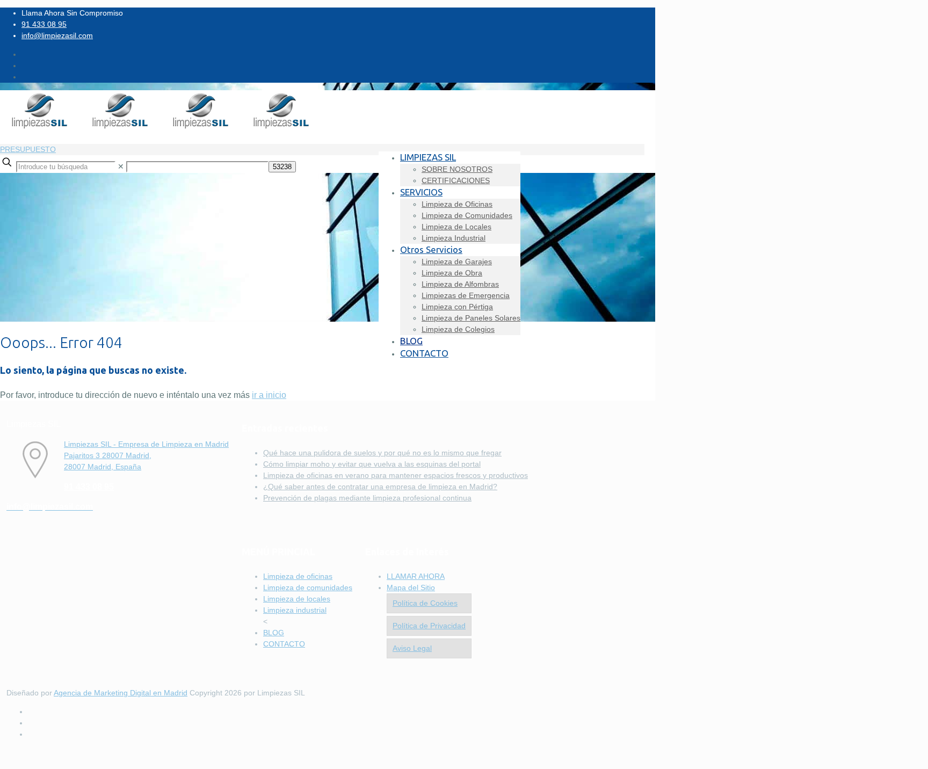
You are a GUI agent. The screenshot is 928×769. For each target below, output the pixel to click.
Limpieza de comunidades (307, 587)
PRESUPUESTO (28, 149)
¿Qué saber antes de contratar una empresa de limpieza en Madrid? (380, 486)
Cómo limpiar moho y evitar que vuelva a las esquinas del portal (372, 464)
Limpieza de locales (296, 598)
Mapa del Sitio (411, 587)
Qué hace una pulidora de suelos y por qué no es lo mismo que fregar (382, 452)
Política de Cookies (425, 603)
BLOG (273, 632)
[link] (121, 166)
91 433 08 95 (44, 24)
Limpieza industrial (295, 610)
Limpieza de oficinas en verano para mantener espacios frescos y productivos (395, 475)
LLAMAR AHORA (416, 576)
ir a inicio (269, 395)
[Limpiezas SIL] (161, 127)
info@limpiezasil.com (57, 35)
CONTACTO (284, 644)
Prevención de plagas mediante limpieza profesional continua (367, 498)
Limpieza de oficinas (297, 576)
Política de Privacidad (429, 625)
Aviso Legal (412, 648)
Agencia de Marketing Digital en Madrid (120, 692)
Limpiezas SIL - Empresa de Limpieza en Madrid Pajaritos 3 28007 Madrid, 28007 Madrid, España (146, 455)
